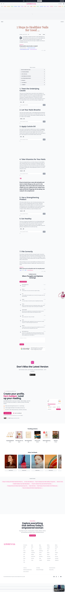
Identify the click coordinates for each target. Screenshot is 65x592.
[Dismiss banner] (44, 347)
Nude (20, 270)
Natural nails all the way (23, 47)
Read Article (13, 470)
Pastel (25, 270)
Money (19, 6)
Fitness (2, 6)
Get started (58, 409)
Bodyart (24, 546)
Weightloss (57, 560)
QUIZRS (44, 50)
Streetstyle (48, 558)
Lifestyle (56, 552)
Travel (32, 560)
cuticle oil (42, 129)
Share (44, 34)
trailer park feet (32, 485)
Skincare (48, 6)
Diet (24, 548)
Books (32, 546)
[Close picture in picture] (54, 585)
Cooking (22, 6)
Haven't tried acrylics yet (33, 49)
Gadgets (31, 6)
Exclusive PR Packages (39, 569)
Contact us (25, 567)
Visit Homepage (32, 535)
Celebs (25, 6)
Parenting (59, 6)
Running (56, 556)
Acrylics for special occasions (31, 47)
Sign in (22, 415)
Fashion (40, 548)
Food (56, 548)
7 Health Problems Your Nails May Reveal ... (21, 483)
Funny (24, 550)
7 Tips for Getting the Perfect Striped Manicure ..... (32, 487)
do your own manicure (29, 481)
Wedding (48, 560)
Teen (24, 560)
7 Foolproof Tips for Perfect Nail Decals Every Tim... (17, 485)
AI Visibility (38, 567)
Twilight (40, 560)
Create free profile (8, 413)
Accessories (55, 6)
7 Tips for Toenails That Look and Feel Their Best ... (42, 483)
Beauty (12, 6)
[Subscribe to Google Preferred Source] (25, 348)
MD (28, 34)
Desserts (56, 546)
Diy (62, 6)
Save (40, 34)
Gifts (48, 550)
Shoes (24, 558)
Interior (38, 6)
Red (23, 270)
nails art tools (60, 481)
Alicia (21, 34)
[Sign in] (63, 4)
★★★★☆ (62, 21)
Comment (21, 344)
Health (28, 6)
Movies (5, 6)
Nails (45, 6)
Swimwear (15, 6)
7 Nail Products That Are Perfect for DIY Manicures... (47, 485)
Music (56, 554)
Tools (24, 562)
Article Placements (52, 567)
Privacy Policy (51, 569)
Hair (55, 550)
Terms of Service (26, 571)
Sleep (40, 558)
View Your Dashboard (18, 413)
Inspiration (8, 6)
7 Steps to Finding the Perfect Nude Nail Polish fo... (12, 481)
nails (2, 21)
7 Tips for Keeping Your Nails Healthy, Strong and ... (45, 481)
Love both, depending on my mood (24, 49)
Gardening (51, 6)
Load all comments (23, 281)
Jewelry (48, 552)
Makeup (35, 6)
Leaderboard (49, 409)
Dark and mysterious (30, 270)
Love (24, 554)
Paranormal (41, 6)
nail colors (26, 187)
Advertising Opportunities (27, 569)
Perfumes (48, 556)
